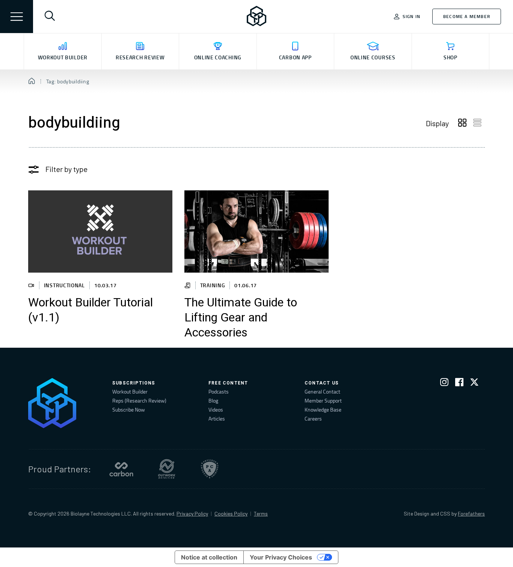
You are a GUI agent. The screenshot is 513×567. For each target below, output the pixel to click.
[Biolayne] (256, 16)
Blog (213, 400)
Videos (215, 409)
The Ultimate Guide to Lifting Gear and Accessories (240, 317)
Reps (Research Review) (139, 400)
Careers (313, 418)
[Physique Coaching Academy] (209, 469)
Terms (261, 513)
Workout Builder (130, 391)
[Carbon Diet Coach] (121, 469)
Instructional (64, 285)
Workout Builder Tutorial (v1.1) (90, 310)
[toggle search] (49, 16)
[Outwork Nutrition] (166, 469)
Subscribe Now (128, 409)
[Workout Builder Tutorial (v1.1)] (100, 231)
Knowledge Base (323, 409)
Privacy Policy (192, 513)
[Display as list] (477, 123)
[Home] (31, 81)
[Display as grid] (462, 123)
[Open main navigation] (16, 16)
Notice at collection (209, 557)
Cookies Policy (230, 513)
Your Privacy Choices (281, 557)
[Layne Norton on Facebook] (459, 383)
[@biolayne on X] (474, 383)
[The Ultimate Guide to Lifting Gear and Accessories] (256, 231)
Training (212, 285)
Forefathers (471, 513)
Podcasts (218, 391)
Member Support (323, 400)
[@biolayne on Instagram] (444, 383)
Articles (216, 418)
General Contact (322, 391)
